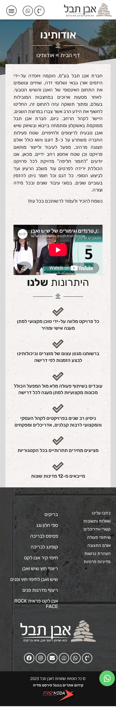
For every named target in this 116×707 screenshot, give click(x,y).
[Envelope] (52, 658)
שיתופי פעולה (99, 537)
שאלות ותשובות (97, 521)
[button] (11, 10)
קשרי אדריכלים (97, 529)
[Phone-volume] (39, 11)
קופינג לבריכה (44, 547)
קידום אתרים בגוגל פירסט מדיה (58, 685)
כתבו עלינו (101, 513)
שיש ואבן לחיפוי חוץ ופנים (34, 579)
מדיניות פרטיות (97, 561)
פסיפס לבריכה (44, 536)
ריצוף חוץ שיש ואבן (40, 568)
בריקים (51, 514)
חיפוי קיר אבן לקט (41, 558)
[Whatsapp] (28, 11)
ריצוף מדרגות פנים (40, 590)
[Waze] (64, 658)
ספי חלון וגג (47, 525)
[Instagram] (41, 658)
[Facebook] (29, 658)
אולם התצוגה (99, 545)
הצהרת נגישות (97, 553)
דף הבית (70, 55)
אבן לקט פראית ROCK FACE (36, 603)
